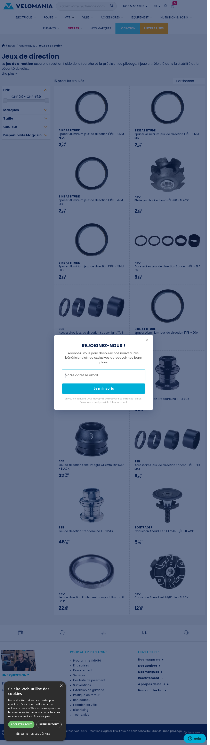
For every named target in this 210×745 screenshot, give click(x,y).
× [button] (61, 685)
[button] (35, 734)
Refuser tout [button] (49, 724)
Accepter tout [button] (21, 724)
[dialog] (35, 711)
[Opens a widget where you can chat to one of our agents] (194, 739)
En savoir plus (41, 716)
